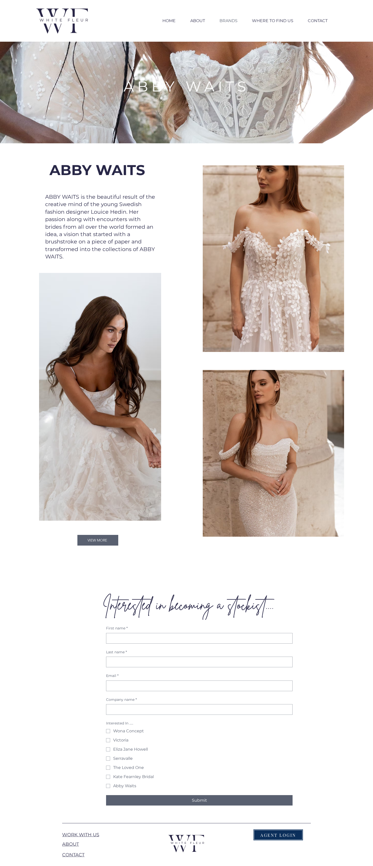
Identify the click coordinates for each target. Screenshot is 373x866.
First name (117, 628)
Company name (121, 699)
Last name (116, 652)
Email (112, 675)
